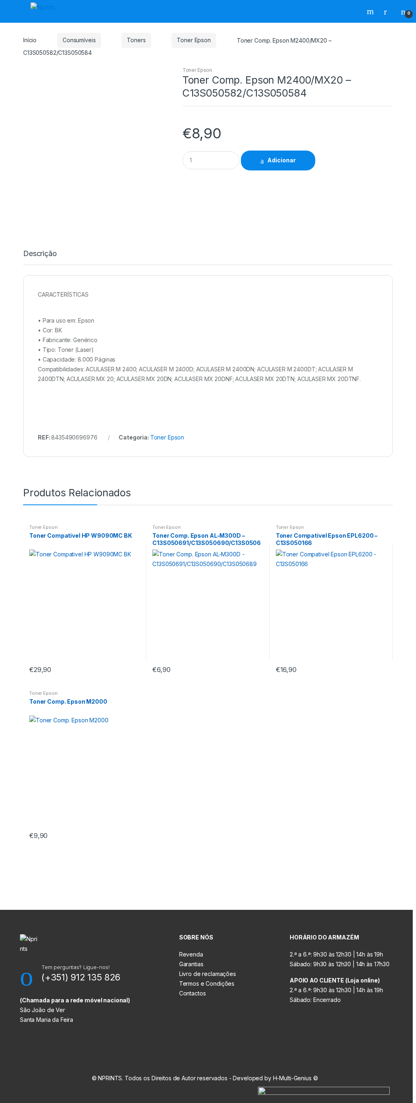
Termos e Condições (206, 983)
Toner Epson (193, 40)
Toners (136, 40)
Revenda (191, 954)
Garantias (191, 964)
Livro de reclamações (207, 973)
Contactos (192, 993)
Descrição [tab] (40, 254)
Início (30, 40)
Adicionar (281, 160)
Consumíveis (79, 40)
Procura (371, 11)
